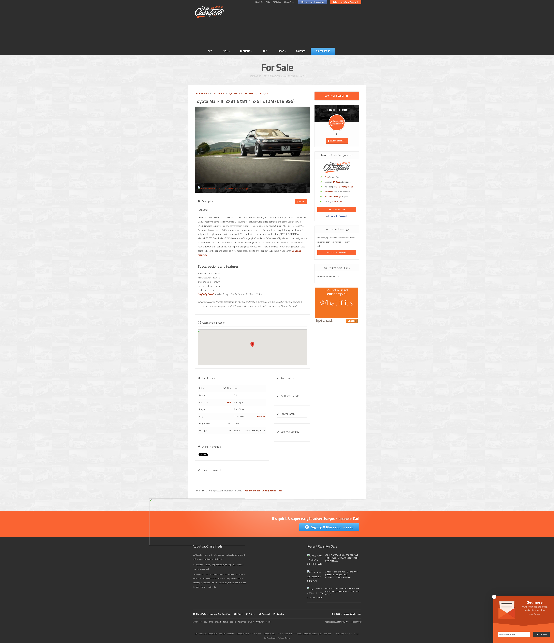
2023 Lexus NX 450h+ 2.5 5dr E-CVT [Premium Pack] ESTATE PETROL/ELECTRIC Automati (341, 574)
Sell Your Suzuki (270, 638)
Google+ (280, 613)
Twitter (252, 613)
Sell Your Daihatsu (215, 633)
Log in (268, 622)
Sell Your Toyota (284, 638)
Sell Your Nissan (325, 633)
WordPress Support (353, 622)
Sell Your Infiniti (256, 633)
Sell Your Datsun (229, 633)
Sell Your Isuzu (269, 633)
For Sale (347, 613)
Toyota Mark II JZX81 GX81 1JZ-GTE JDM (247, 93)
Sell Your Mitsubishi (310, 633)
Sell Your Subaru (351, 633)
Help (280, 490)
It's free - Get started (336, 252)
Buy (210, 51)
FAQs (268, 2)
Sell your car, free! (337, 209)
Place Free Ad (323, 51)
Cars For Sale (218, 93)
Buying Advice (269, 490)
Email (240, 613)
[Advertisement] (306, 26)
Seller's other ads (338, 141)
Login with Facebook (337, 215)
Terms (225, 622)
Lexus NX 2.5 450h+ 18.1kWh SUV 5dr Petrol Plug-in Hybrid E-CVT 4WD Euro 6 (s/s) (342, 591)
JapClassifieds (202, 93)
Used (228, 402)
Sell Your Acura (201, 633)
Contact (301, 51)
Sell (225, 51)
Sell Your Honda (243, 633)
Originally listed (205, 294)
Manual (261, 416)
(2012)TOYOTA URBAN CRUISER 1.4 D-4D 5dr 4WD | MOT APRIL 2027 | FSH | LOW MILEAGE (342, 557)
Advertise (242, 622)
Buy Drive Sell (339, 622)
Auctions (245, 51)
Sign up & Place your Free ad (331, 527)
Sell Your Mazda (295, 633)
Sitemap (218, 622)
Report (302, 202)
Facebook (266, 613)
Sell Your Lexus (282, 633)
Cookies (233, 622)
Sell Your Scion (338, 633)
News (281, 51)
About (195, 622)
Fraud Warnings (252, 490)
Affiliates (277, 2)
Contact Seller (335, 96)
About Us (259, 2)
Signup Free (289, 2)
